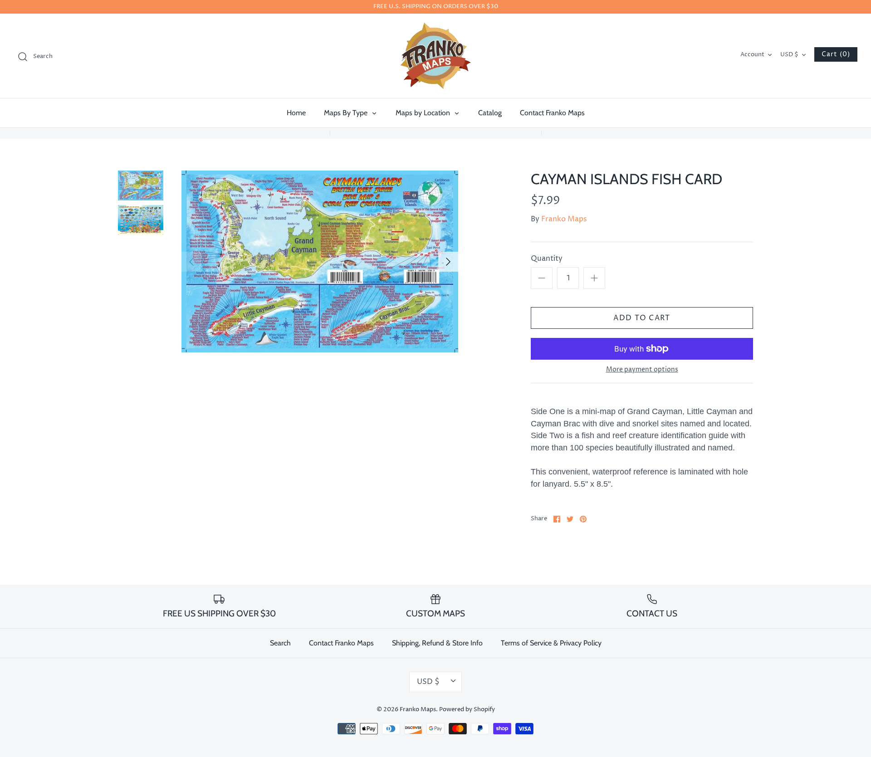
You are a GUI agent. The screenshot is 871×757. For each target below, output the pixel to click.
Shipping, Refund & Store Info (437, 643)
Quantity (547, 259)
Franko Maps (564, 219)
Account (752, 55)
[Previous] (191, 262)
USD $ (789, 55)
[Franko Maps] (436, 56)
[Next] (448, 262)
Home (296, 112)
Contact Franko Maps (552, 112)
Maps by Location (424, 112)
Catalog (490, 112)
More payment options (642, 370)
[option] (319, 261)
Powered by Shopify (467, 709)
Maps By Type (346, 112)
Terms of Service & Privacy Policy (551, 643)
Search (280, 643)
